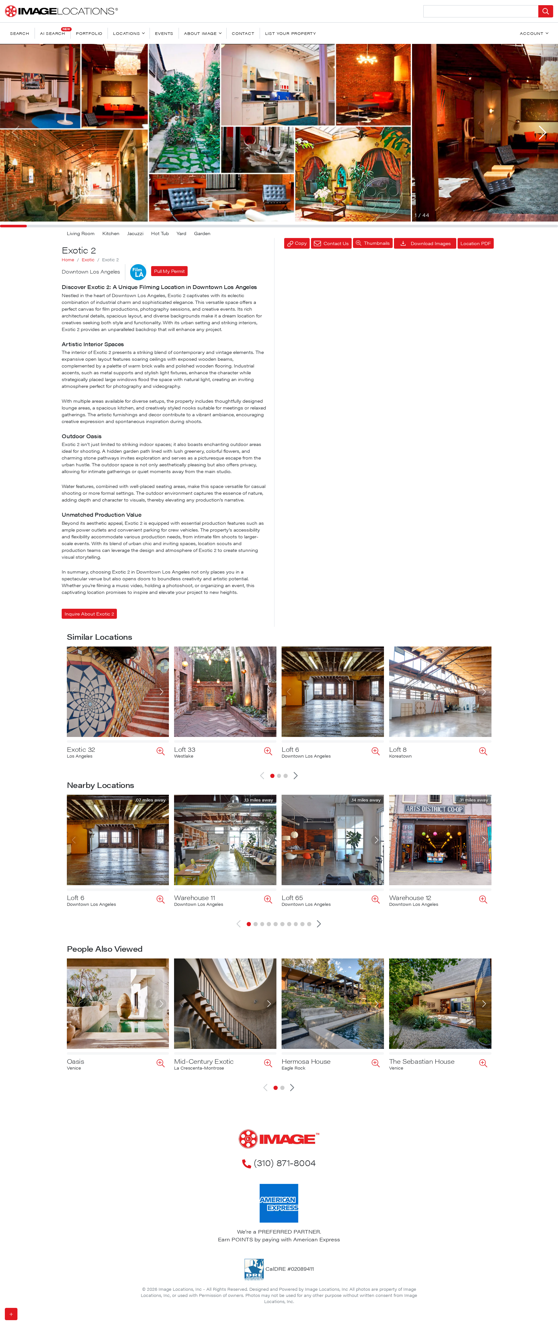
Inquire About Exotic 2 (89, 613)
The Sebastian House (421, 1061)
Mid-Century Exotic (204, 1061)
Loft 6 (290, 749)
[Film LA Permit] (138, 272)
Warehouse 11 (194, 897)
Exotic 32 (81, 749)
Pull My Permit (169, 271)
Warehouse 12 (410, 897)
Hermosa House (306, 1061)
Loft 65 (292, 897)
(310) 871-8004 (284, 1162)
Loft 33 (184, 749)
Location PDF (475, 243)
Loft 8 (398, 749)
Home (68, 260)
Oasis (75, 1061)
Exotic (88, 260)
